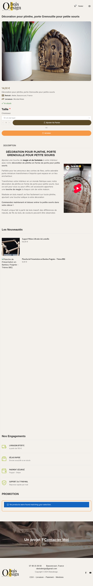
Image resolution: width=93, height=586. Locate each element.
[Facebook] (86, 573)
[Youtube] (90, 573)
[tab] (10, 145)
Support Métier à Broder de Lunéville (35, 239)
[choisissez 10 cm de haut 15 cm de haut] (46, 118)
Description (9, 145)
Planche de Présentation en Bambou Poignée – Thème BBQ (43, 259)
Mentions (60, 577)
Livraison (40, 577)
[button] (78, 6)
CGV (32, 577)
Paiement (50, 577)
